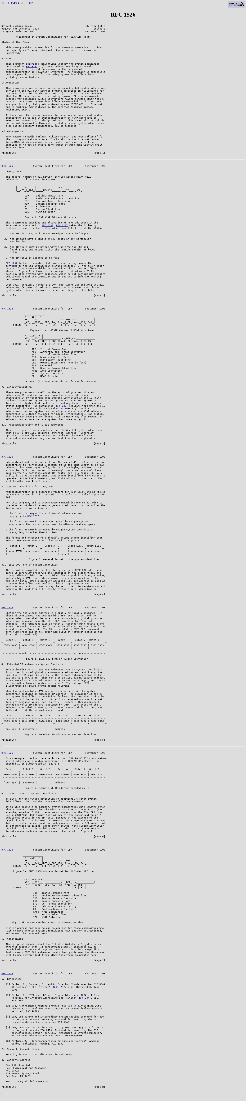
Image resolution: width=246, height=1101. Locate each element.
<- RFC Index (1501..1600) (17, 2)
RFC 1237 (31, 66)
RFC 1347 (85, 997)
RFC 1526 (7, 166)
